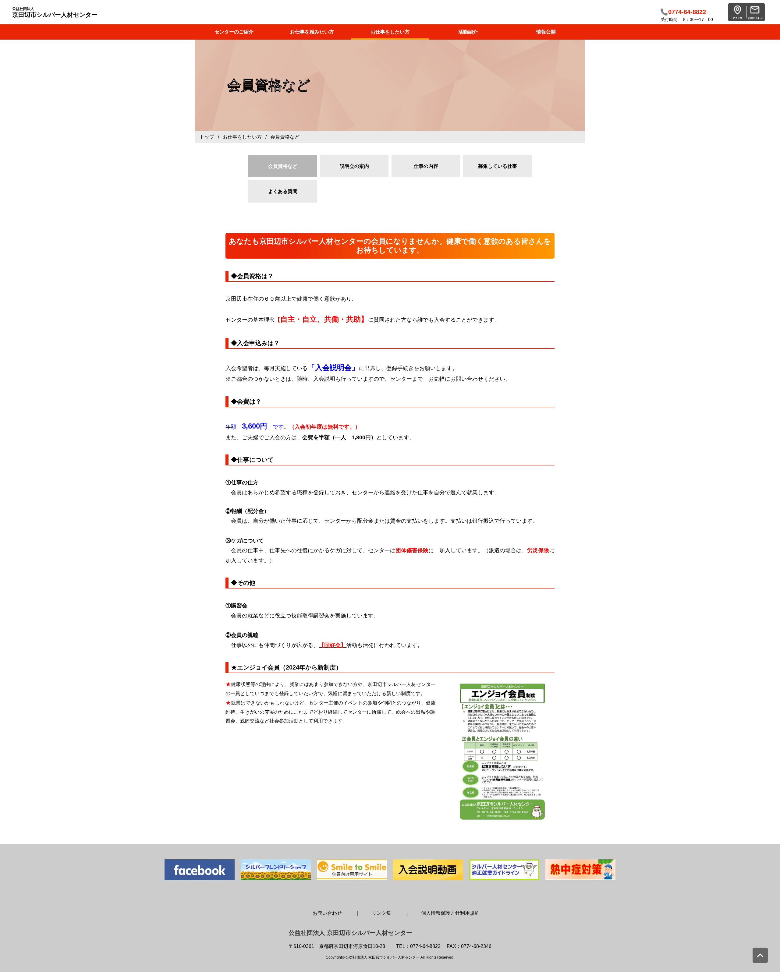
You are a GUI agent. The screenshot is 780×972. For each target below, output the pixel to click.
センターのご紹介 (234, 31)
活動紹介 (468, 31)
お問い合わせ (327, 913)
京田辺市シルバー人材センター (55, 12)
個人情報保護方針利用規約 (450, 913)
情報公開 (546, 31)
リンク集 (381, 913)
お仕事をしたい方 (390, 31)
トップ (207, 137)
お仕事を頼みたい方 (312, 31)
